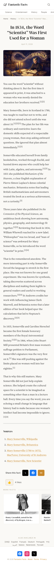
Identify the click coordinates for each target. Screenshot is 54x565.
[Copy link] (41, 473)
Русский (40, 545)
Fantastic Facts (20, 559)
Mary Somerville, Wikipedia (22, 439)
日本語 (7, 542)
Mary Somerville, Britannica (22, 444)
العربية (14, 545)
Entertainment (21, 12)
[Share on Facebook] (33, 473)
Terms (36, 559)
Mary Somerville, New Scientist (24, 461)
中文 (48, 542)
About (30, 559)
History (34, 12)
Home (5, 19)
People (44, 12)
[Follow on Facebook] (19, 553)
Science (8, 12)
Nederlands (30, 545)
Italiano (21, 545)
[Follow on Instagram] (27, 553)
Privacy (43, 559)
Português (40, 542)
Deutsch (31, 542)
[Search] (49, 5)
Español (14, 542)
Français (22, 542)
